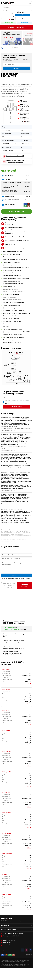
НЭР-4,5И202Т (7, 772)
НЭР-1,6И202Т (7, 751)
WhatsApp (9, 22)
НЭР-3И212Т (6, 730)
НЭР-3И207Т (6, 874)
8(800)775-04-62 (9, 940)
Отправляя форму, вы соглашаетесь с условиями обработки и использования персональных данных (17, 402)
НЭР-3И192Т (6, 710)
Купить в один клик (16, 211)
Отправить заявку (16, 406)
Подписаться (16, 68)
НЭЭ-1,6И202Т (7, 833)
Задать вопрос (16, 575)
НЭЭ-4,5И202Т (7, 854)
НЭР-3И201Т (6, 669)
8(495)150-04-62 (7, 942)
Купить (29, 683)
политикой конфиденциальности (17, 965)
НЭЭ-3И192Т (6, 792)
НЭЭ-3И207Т (6, 895)
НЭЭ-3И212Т (6, 813)
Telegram (25, 22)
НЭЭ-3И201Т (6, 689)
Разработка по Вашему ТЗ (15, 156)
